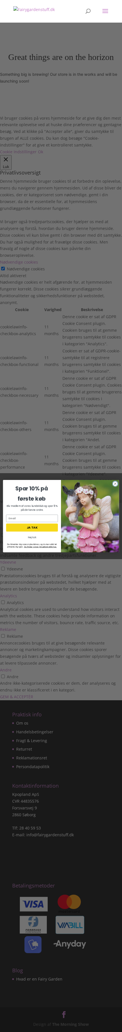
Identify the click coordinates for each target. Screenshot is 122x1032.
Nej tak (32, 537)
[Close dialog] (115, 483)
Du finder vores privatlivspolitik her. (40, 546)
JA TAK (32, 527)
